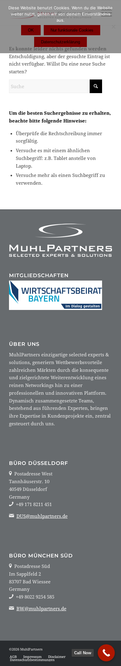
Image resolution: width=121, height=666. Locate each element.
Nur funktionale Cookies (72, 30)
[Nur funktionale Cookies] (113, 27)
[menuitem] (13, 656)
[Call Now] (106, 652)
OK (31, 30)
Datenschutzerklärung (60, 42)
